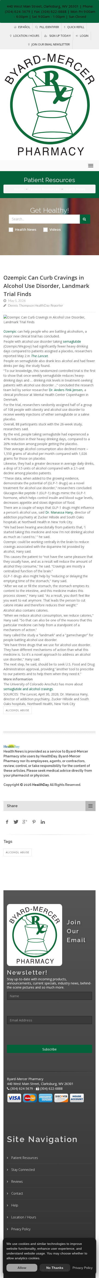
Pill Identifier (49, 27)
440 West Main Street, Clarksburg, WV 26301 (43, 6)
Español (23, 27)
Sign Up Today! (60, 36)
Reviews (16, 1181)
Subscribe (49, 1049)
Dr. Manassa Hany (59, 512)
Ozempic (10, 331)
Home (19, 189)
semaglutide (72, 341)
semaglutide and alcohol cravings (28, 689)
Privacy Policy (20, 1229)
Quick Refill (75, 27)
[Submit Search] (85, 219)
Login (83, 36)
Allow (21, 1268)
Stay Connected (22, 1169)
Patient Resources (44, 189)
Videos (55, 229)
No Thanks (54, 1268)
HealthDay (40, 785)
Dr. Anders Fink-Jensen (65, 390)
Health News (25, 229)
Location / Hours (26, 36)
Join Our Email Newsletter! (50, 44)
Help (14, 1205)
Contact (16, 1193)
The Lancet (39, 356)
